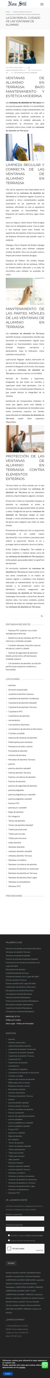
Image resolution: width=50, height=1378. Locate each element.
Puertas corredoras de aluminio (20, 1109)
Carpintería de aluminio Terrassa (21, 1056)
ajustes (22, 1367)
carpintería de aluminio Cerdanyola (22, 1049)
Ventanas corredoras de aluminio (21, 1176)
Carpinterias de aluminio (18, 1062)
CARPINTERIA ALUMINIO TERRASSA (20, 1294)
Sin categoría (13, 1139)
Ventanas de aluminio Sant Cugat (21, 1186)
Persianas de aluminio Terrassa (20, 1096)
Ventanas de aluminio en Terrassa (21, 1183)
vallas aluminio (14, 1159)
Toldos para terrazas (16, 1156)
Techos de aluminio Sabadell (19, 1146)
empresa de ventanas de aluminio (21, 1079)
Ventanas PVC (14, 1193)
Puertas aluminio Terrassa (18, 1106)
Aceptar (8, 1374)
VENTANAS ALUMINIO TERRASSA (25, 73)
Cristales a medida (15, 1076)
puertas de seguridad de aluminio (21, 1116)
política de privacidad (34, 1235)
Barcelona (37, 1273)
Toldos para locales (16, 1153)
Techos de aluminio (16, 1143)
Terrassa (9, 1305)
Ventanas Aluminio (15, 1163)
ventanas (22, 1305)
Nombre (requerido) (14, 1214)
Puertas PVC (13, 1129)
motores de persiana (16, 1093)
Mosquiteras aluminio (16, 1089)
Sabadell (35, 1302)
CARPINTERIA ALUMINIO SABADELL (29, 1287)
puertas (11, 1099)
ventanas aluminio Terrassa (19, 1169)
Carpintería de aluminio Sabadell (21, 1052)
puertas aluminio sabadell (18, 1103)
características (19, 1276)
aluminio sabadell (26, 1273)
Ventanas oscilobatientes (18, 1189)
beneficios (9, 1276)
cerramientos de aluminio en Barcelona (23, 1072)
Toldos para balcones (16, 1149)
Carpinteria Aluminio (32, 1276)
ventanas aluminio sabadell (19, 1166)
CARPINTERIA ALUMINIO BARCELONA (20, 1280)
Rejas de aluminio (15, 1136)
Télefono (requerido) (14, 1225)
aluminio (11, 1039)
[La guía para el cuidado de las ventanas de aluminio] (25, 50)
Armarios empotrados (17, 1042)
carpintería (16, 1298)
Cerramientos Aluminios (18, 1069)
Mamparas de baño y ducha (19, 1086)
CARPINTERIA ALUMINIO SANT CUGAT (21, 1291)
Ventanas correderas (16, 1173)
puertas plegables (15, 1119)
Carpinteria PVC (14, 1059)
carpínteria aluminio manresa (19, 1046)
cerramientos (13, 1066)
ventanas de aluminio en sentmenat (22, 1179)
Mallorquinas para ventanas (19, 1082)
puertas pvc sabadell (16, 1133)
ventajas (16, 1305)
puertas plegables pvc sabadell (20, 1123)
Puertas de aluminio (16, 1113)
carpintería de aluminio (29, 1298)
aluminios (15, 1273)
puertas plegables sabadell (19, 1126)
